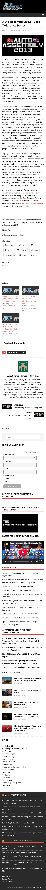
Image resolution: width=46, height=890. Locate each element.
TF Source (6, 775)
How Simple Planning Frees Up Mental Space (19, 590)
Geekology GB (7, 746)
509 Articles (34, 376)
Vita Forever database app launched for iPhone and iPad (22, 813)
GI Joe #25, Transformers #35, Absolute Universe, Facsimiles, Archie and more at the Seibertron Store (21, 641)
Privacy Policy (7, 879)
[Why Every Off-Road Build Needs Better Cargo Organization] (7, 683)
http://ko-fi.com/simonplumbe (31, 397)
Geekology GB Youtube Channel (14, 748)
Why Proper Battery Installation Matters (17, 586)
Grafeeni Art (7, 751)
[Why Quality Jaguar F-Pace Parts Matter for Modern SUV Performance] (7, 730)
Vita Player (6, 785)
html (7, 479)
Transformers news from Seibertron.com (16, 631)
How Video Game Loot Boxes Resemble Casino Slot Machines (27, 715)
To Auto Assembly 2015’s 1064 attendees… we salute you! (30, 300)
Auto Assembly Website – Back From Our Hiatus (20, 614)
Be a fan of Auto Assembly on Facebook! (17, 495)
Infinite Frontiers (8, 762)
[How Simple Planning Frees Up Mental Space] (7, 707)
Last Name (7, 469)
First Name (7, 462)
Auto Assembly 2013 (16, 353)
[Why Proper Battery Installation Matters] (7, 695)
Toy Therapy (7, 780)
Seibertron (6, 772)
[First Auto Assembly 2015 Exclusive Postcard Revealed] (10, 318)
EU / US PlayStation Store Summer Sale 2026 (18, 823)
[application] (23, 552)
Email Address (19, 455)
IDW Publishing (8, 756)
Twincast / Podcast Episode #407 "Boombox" (21, 667)
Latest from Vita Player (15, 795)
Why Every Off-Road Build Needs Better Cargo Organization (27, 679)
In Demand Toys (8, 759)
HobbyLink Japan (8, 754)
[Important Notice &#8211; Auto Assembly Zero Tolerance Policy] (10, 290)
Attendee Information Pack (31, 203)
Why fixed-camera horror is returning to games (19, 852)
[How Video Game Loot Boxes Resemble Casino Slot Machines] (7, 719)
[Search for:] (23, 437)
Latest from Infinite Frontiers (18, 840)
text (7, 481)
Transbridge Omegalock (11, 783)
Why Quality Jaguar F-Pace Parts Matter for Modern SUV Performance (27, 728)
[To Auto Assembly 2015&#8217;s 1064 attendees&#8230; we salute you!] (30, 290)
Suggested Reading (12, 672)
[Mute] (37, 561)
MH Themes (37, 888)
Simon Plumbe (21, 30)
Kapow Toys (7, 764)
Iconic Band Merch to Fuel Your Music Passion (20, 618)
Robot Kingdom (8, 769)
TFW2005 (6, 777)
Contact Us (6, 876)
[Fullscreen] (40, 561)
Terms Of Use (7, 881)
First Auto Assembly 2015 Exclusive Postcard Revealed (10, 326)
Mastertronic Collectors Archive (14, 767)
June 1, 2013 (8, 30)
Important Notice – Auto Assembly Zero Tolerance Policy (10, 298)
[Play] (5, 561)
